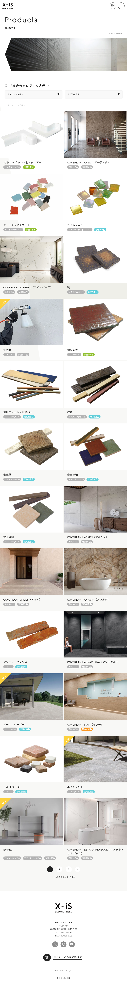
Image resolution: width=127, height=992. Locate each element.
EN (113, 5)
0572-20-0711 (66, 932)
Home (111, 33)
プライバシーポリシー (63, 970)
